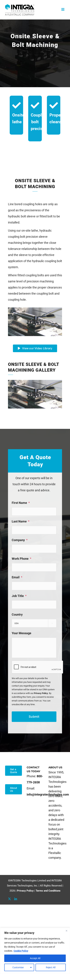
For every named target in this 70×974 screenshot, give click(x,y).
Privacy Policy (41, 693)
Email (17, 577)
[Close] (66, 931)
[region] (35, 951)
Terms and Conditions (48, 890)
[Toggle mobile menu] (63, 9)
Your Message (21, 633)
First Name (21, 503)
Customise (18, 967)
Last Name (20, 521)
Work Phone (21, 558)
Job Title (19, 596)
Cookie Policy (21, 950)
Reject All (50, 967)
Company (20, 540)
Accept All (35, 958)
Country (17, 614)
